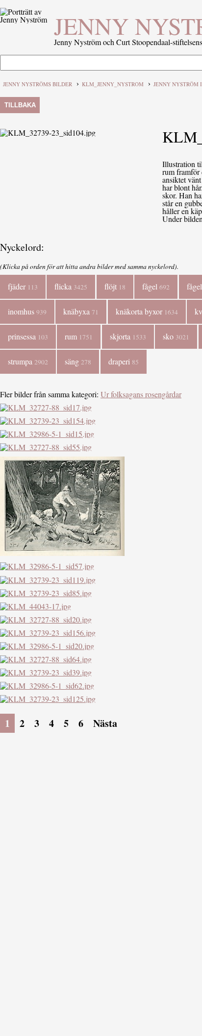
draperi (123, 361)
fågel (156, 286)
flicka (70, 286)
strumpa (28, 361)
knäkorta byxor (147, 311)
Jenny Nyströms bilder (37, 84)
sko (176, 336)
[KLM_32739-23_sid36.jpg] (62, 553)
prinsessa (28, 336)
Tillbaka (20, 105)
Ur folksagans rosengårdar (141, 394)
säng (78, 361)
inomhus (27, 311)
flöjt (115, 286)
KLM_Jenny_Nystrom (113, 84)
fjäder (23, 286)
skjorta (128, 336)
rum (79, 336)
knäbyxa (81, 311)
